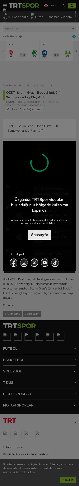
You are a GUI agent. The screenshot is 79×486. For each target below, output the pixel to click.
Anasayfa (39, 234)
